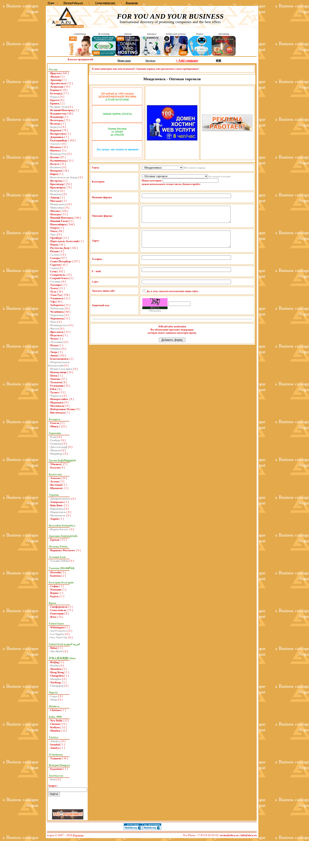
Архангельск (58, 83)
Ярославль (57, 331)
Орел (53, 234)
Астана (54, 481)
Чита (53, 321)
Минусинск (57, 207)
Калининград (58, 160)
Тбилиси (55, 464)
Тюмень (55, 378)
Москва (55, 211)
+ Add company (187, 60)
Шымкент (56, 488)
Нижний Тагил (59, 221)
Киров (54, 174)
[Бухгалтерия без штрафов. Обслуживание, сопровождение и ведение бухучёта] (104, 54)
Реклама (78, 835)
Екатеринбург (58, 140)
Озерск (54, 227)
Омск (53, 231)
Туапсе (54, 392)
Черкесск (56, 395)
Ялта (53, 616)
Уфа (53, 301)
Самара (55, 258)
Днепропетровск (60, 498)
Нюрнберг (56, 453)
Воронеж (55, 130)
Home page (124, 60)
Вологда (55, 123)
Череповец (56, 318)
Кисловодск (57, 412)
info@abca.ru (248, 835)
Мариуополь (58, 512)
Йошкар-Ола (58, 153)
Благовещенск (59, 358)
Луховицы (56, 342)
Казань (54, 157)
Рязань (54, 251)
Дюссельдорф (58, 447)
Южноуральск (59, 325)
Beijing (54, 662)
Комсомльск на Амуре (64, 177)
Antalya (55, 747)
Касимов (55, 167)
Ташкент (55, 758)
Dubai (53, 647)
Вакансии (132, 2)
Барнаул (55, 90)
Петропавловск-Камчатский (59, 364)
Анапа (54, 355)
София (54, 586)
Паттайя (55, 572)
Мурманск (56, 402)
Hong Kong (57, 672)
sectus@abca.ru (229, 835)
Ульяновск (56, 298)
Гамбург (55, 440)
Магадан (55, 200)
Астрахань (56, 86)
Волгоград (56, 120)
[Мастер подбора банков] (200, 54)
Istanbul (55, 744)
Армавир (55, 79)
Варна (54, 592)
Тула (53, 291)
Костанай (56, 484)
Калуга (54, 163)
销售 (218, 60)
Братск (54, 100)
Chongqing (56, 685)
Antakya (55, 741)
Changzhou (57, 675)
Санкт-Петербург (60, 261)
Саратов (55, 264)
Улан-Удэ (56, 295)
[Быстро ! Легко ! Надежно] (172, 139)
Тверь (54, 352)
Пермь (54, 244)
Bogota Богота (59, 529)
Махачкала (57, 405)
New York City (58, 637)
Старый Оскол (59, 278)
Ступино (55, 281)
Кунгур (54, 190)
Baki (53, 779)
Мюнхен (55, 450)
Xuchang (55, 682)
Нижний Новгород (61, 217)
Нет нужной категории (220, 176)
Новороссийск (59, 399)
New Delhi (56, 720)
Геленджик (56, 385)
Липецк (54, 197)
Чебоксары (57, 308)
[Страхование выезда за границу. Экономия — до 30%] (152, 54)
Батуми (55, 467)
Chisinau (55, 710)
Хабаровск (57, 305)
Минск (54, 426)
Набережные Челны (62, 409)
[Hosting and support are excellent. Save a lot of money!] (128, 54)
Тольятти (56, 382)
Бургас (54, 596)
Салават (55, 254)
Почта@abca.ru (73, 2)
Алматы (55, 478)
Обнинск (55, 348)
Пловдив (55, 589)
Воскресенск (58, 133)
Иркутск (55, 73)
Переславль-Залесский (64, 241)
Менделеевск (58, 204)
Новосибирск (58, 224)
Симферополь (58, 606)
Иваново (55, 147)
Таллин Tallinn (59, 560)
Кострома (56, 180)
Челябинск (57, 311)
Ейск (53, 389)
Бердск (54, 96)
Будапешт (56, 768)
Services (150, 60)
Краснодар (57, 184)
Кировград (57, 508)
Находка (55, 214)
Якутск (54, 328)
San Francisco (58, 630)
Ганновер (56, 443)
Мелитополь (58, 515)
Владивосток (58, 113)
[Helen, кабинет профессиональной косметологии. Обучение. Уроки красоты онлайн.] (80, 54)
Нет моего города (195, 167)
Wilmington (57, 627)
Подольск (56, 335)
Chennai (55, 724)
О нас (51, 2)
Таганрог (56, 284)
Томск (54, 288)
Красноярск (57, 187)
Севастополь (58, 610)
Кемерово (56, 170)
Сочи (53, 271)
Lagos (54, 696)
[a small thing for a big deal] (224, 54)
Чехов (54, 338)
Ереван (55, 539)
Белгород (56, 93)
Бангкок (55, 575)
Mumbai (55, 730)
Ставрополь (57, 274)
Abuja (53, 699)
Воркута (55, 127)
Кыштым (56, 194)
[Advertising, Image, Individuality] (227, 130)
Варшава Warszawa (62, 550)
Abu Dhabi (56, 651)
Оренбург (56, 237)
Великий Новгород (62, 110)
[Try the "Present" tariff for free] (117, 157)
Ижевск (55, 150)
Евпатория (57, 613)
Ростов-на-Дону (60, 247)
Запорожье (57, 502)
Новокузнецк (58, 372)
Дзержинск (56, 137)
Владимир (56, 116)
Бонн (53, 436)
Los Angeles (57, 634)
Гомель (54, 423)
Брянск (54, 103)
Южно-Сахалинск (61, 368)
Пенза (54, 375)
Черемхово (57, 315)
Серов (54, 268)
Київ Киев (56, 505)
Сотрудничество (105, 2)
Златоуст (55, 143)
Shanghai (55, 679)
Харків (54, 518)
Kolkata (55, 727)
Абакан (54, 76)
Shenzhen (55, 668)
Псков (54, 345)
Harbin (54, 665)
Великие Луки (59, 106)
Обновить (155, 310)
